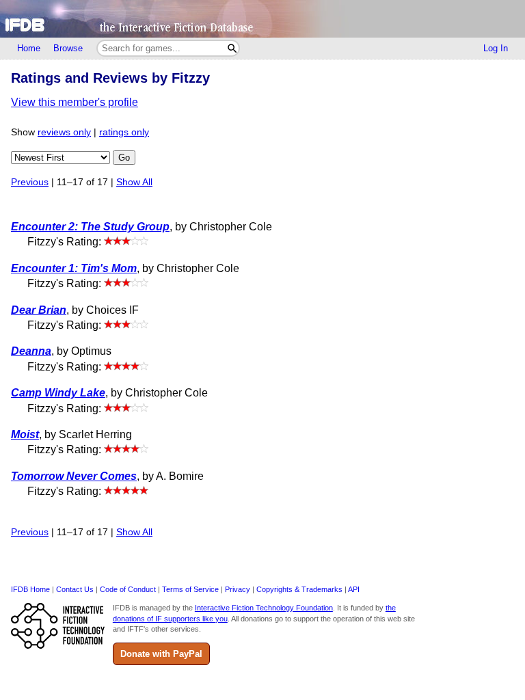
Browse (68, 48)
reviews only (64, 132)
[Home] (262, 19)
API (354, 589)
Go (124, 157)
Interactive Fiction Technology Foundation (264, 608)
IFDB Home (30, 589)
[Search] (232, 48)
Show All (134, 182)
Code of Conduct (128, 589)
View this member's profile (74, 102)
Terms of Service (190, 589)
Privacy (237, 589)
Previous (30, 182)
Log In (495, 48)
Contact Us (75, 589)
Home (28, 48)
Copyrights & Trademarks (299, 589)
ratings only (124, 132)
